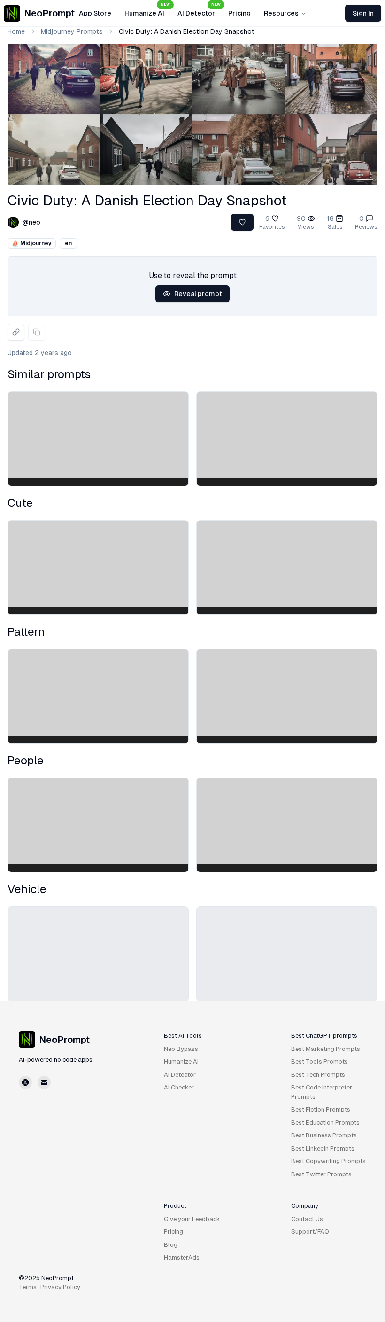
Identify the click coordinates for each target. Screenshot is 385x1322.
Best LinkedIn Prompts (322, 1148)
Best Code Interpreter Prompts (321, 1092)
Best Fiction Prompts (320, 1109)
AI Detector (199, 10)
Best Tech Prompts (318, 1074)
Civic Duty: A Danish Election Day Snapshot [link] (186, 31)
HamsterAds (182, 1257)
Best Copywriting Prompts (328, 1161)
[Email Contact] (44, 1082)
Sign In (363, 13)
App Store (95, 13)
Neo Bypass (181, 1048)
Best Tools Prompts (319, 1061)
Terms (28, 1287)
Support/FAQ (310, 1231)
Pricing (239, 13)
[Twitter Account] (25, 1082)
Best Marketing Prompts (325, 1048)
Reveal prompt (198, 293)
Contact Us (307, 1218)
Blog (170, 1244)
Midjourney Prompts (72, 31)
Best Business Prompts (324, 1135)
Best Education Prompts (325, 1122)
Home (16, 31)
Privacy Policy (60, 1287)
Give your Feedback (192, 1218)
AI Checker (179, 1087)
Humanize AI (147, 10)
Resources (281, 13)
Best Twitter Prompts (321, 1174)
